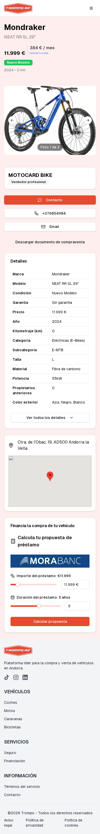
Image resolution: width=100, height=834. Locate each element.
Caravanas (13, 719)
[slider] (18, 584)
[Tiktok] (6, 677)
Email (54, 227)
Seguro (10, 753)
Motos (9, 711)
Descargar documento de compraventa (50, 242)
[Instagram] (15, 677)
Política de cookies (73, 822)
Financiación (14, 761)
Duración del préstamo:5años (43, 597)
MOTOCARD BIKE (30, 175)
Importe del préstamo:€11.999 (44, 576)
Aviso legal (8, 822)
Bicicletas (12, 727)
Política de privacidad (35, 822)
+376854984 (54, 213)
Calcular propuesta (50, 621)
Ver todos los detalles (45, 418)
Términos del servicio (22, 787)
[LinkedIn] (25, 677)
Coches (10, 702)
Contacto (54, 200)
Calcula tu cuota (39, 53)
